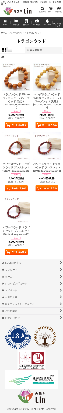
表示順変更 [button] (36, 50)
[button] (42, 9)
